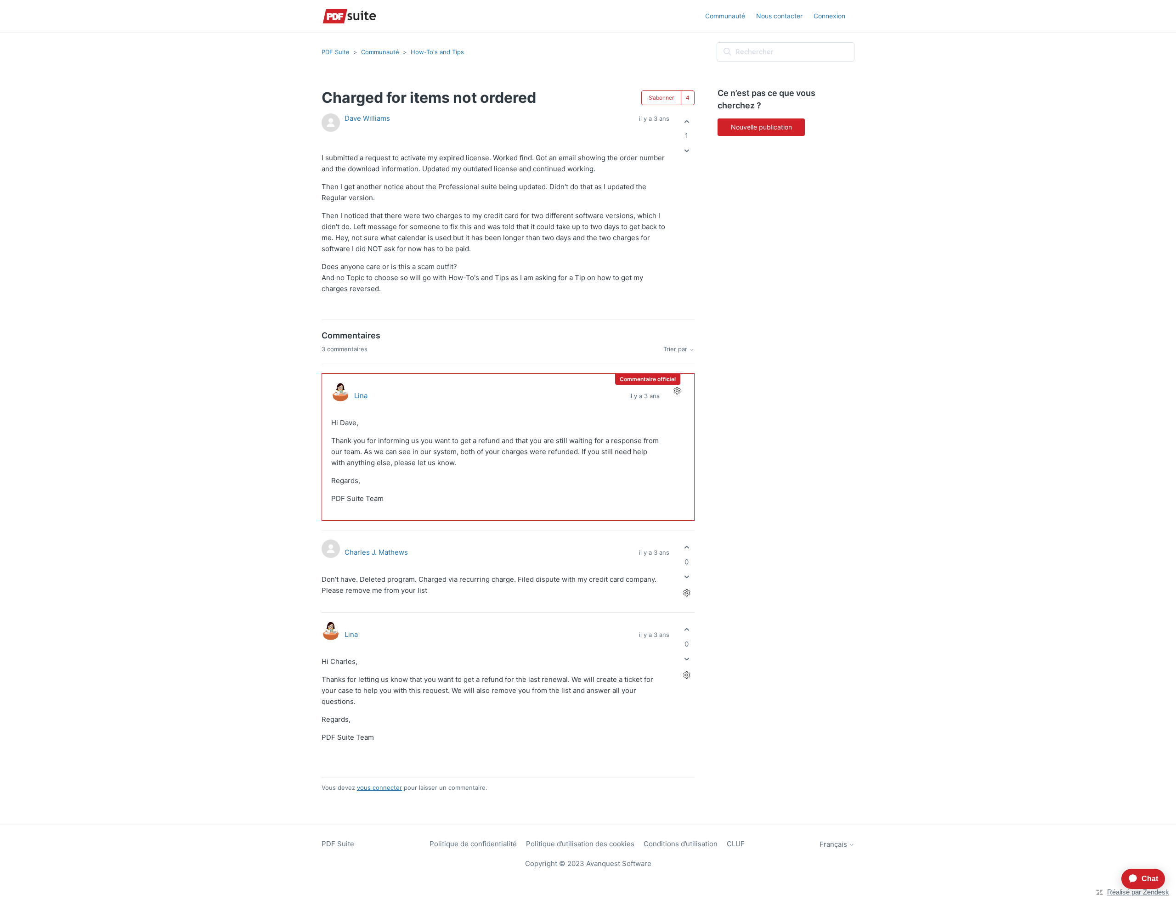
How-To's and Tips (437, 52)
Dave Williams (367, 118)
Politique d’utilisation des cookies (580, 843)
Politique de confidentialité (473, 843)
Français (834, 844)
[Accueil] (349, 16)
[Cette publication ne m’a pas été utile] (686, 151)
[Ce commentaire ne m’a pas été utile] (686, 576)
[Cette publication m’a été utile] (686, 121)
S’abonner (661, 97)
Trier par (676, 349)
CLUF (736, 843)
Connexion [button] (829, 16)
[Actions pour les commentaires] (677, 391)
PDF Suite (336, 52)
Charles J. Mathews (376, 552)
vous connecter (379, 787)
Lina (361, 395)
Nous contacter (779, 16)
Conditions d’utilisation (681, 843)
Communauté (725, 16)
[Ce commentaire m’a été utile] (686, 548)
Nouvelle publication (761, 127)
